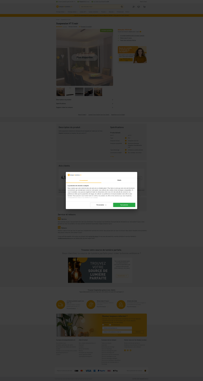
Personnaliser (100, 205)
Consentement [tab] (84, 180)
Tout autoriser (124, 205)
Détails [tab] (119, 180)
